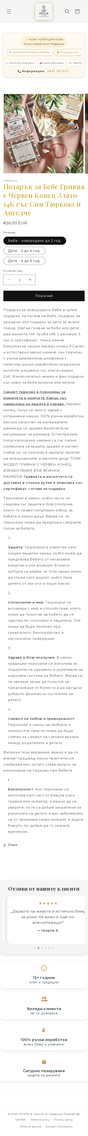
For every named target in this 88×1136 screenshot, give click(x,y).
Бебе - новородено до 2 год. (34, 241)
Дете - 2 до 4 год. (24, 251)
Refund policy (40, 1119)
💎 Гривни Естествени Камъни (29, 52)
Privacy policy (63, 1119)
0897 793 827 (58, 71)
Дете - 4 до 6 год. (24, 261)
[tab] (35, 948)
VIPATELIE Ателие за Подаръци (41, 1114)
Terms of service (30, 1126)
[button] (9, 11)
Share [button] (13, 845)
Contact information (59, 1126)
